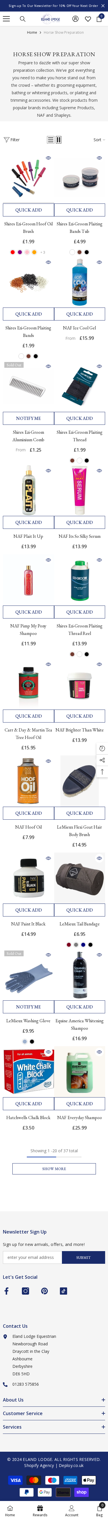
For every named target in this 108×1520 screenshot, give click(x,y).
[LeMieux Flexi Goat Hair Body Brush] (79, 781)
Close (103, 6)
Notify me (28, 418)
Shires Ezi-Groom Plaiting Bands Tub (80, 227)
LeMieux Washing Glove (28, 1021)
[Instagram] (25, 1291)
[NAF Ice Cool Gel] (79, 282)
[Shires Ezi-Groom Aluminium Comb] (28, 386)
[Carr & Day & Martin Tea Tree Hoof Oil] (28, 684)
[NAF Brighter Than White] (79, 684)
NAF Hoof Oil (28, 827)
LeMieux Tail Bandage (80, 924)
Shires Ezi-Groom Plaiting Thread (80, 436)
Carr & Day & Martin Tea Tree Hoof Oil (28, 733)
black (87, 252)
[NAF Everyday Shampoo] (79, 1071)
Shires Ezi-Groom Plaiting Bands (28, 331)
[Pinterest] (44, 1291)
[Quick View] (48, 158)
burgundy (69, 945)
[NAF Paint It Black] (28, 878)
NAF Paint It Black (28, 924)
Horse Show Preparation (64, 32)
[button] (50, 140)
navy (83, 945)
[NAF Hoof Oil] (28, 781)
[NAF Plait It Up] (28, 490)
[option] (54, 6)
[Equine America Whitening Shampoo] (79, 974)
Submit (83, 1257)
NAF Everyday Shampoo (79, 1117)
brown (79, 252)
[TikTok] (63, 1291)
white (72, 252)
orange (34, 252)
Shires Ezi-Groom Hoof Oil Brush (28, 227)
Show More (54, 1168)
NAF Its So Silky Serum (80, 536)
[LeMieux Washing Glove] (28, 974)
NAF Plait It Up (28, 536)
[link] (72, 1510)
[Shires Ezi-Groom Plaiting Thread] (79, 386)
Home (32, 32)
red (13, 252)
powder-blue (25, 1041)
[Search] (22, 19)
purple (20, 252)
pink (27, 252)
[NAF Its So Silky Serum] (79, 490)
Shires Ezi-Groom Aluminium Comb (28, 436)
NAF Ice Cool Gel (79, 328)
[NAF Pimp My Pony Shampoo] (28, 580)
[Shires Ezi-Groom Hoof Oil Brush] (28, 177)
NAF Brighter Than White (80, 730)
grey (76, 945)
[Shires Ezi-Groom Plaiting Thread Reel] (79, 580)
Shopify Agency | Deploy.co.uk (54, 1465)
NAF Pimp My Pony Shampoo (28, 629)
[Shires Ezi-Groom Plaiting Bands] (28, 282)
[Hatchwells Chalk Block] (28, 1071)
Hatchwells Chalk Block (28, 1117)
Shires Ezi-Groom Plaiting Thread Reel (80, 629)
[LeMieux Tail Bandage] (79, 878)
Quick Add (28, 210)
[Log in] (75, 18)
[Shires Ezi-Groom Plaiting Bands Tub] (79, 177)
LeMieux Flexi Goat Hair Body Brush (79, 831)
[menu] (6, 18)
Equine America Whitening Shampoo (79, 1024)
